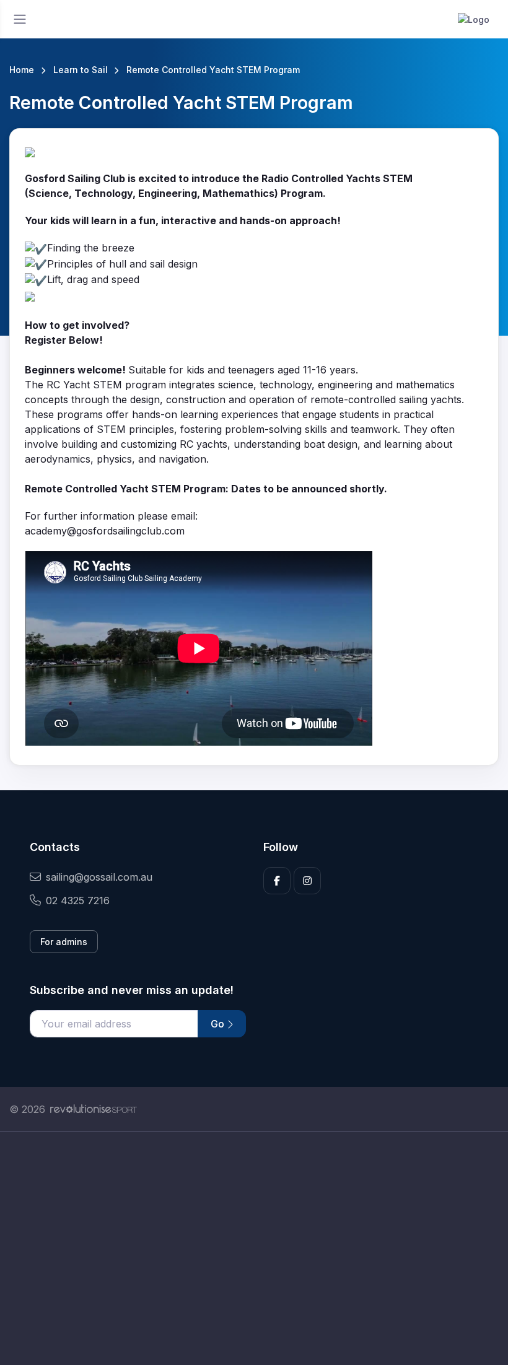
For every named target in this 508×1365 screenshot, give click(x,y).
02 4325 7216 (78, 900)
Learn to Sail (80, 69)
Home (21, 69)
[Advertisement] (254, 1248)
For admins (63, 941)
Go (219, 1024)
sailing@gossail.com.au (99, 877)
